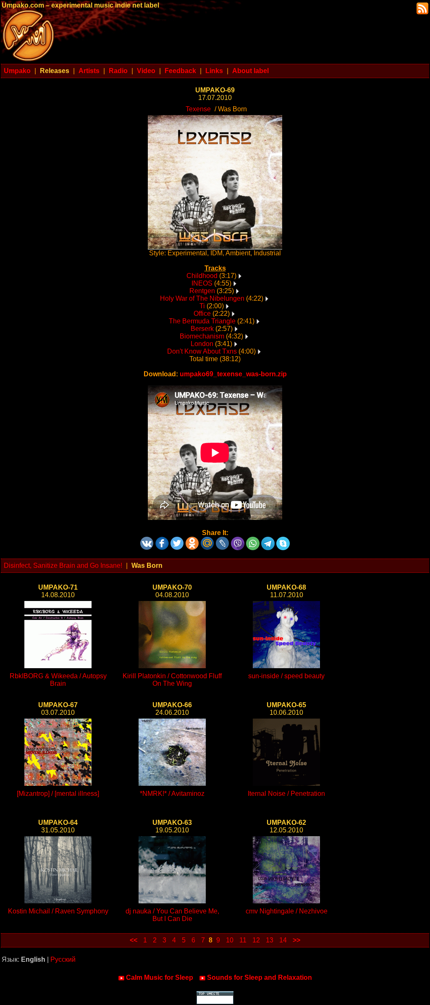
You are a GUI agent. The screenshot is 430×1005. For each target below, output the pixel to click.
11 (242, 940)
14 (283, 940)
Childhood (202, 275)
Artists (89, 70)
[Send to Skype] (283, 540)
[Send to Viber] (237, 540)
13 (269, 940)
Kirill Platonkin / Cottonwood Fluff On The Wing (172, 679)
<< (133, 940)
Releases (54, 70)
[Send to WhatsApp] (253, 540)
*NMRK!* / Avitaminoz (172, 793)
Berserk (202, 328)
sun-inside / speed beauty (286, 676)
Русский (63, 959)
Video (146, 70)
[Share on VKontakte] (147, 540)
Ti (202, 306)
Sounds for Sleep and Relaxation (259, 977)
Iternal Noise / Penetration (286, 793)
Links (214, 70)
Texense (198, 109)
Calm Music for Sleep (159, 977)
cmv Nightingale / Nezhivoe (287, 911)
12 (256, 940)
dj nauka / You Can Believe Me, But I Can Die (172, 915)
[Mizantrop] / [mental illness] (58, 793)
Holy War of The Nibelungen (202, 298)
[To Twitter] (177, 540)
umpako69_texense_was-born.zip (233, 374)
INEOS (201, 283)
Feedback (180, 70)
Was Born (147, 565)
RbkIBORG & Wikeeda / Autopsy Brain (58, 679)
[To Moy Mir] (207, 540)
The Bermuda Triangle (202, 321)
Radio (118, 70)
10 (229, 940)
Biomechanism (202, 336)
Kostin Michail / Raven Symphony (58, 911)
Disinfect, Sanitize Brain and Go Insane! (63, 565)
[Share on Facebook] (162, 540)
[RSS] (421, 7)
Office (202, 313)
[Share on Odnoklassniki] (192, 540)
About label (250, 70)
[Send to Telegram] (268, 540)
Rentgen (202, 290)
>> (296, 940)
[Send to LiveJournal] (222, 540)
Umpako (17, 70)
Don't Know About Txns (202, 351)
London (202, 343)
